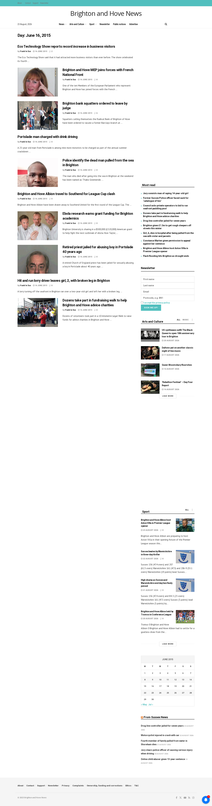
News (61, 24)
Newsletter (44, 3)
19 (175, 686)
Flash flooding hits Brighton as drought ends (166, 256)
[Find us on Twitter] (177, 24)
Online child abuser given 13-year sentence (163, 759)
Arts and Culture (77, 24)
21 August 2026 (150, 590)
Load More (167, 396)
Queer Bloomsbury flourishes (177, 365)
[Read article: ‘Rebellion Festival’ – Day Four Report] (150, 387)
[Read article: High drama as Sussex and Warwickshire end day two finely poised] (185, 585)
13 (183, 679)
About (20, 3)
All (178, 320)
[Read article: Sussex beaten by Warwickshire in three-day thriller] (185, 556)
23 (152, 693)
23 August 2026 (150, 530)
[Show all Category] (192, 320)
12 (175, 679)
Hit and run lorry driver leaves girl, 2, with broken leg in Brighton (64, 281)
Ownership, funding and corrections (104, 785)
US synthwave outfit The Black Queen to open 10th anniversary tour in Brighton (178, 333)
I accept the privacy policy (156, 302)
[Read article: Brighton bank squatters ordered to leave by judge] (38, 115)
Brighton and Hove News (106, 13)
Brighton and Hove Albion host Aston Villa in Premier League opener (156, 523)
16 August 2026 (171, 369)
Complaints (78, 785)
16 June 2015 (40, 51)
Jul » (150, 704)
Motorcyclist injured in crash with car (160, 735)
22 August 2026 (150, 559)
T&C (136, 785)
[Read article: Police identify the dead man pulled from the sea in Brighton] (38, 172)
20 (183, 686)
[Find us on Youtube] (183, 24)
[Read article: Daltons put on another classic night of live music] (150, 352)
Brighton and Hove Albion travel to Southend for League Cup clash (66, 194)
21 (190, 686)
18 (168, 686)
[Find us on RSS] (188, 24)
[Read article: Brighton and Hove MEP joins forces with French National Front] (38, 82)
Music (186, 320)
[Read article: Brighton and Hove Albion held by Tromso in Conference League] (185, 616)
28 (190, 693)
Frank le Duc (25, 51)
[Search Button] (166, 24)
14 (190, 679)
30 (152, 699)
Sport (91, 24)
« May (144, 704)
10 (160, 679)
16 (152, 686)
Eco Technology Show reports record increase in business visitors (66, 46)
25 (168, 693)
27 (183, 693)
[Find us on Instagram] (193, 24)
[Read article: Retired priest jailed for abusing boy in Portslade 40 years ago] (38, 259)
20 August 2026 (171, 340)
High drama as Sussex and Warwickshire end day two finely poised (156, 583)
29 (145, 699)
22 (145, 693)
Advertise (133, 24)
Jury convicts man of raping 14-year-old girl (165, 193)
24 (160, 693)
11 (168, 679)
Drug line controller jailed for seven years (164, 221)
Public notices (119, 24)
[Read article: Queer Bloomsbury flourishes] (150, 370)
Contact (28, 3)
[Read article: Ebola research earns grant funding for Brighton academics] (38, 225)
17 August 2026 (171, 355)
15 (145, 686)
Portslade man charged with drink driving (47, 137)
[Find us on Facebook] (172, 24)
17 (160, 686)
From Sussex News (156, 717)
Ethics (128, 785)
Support (35, 3)
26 (175, 693)
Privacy (65, 785)
